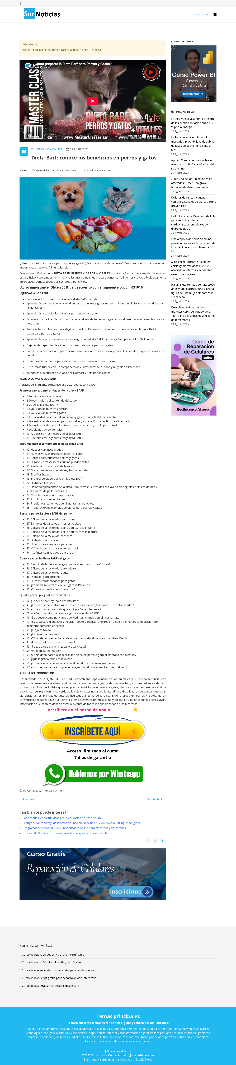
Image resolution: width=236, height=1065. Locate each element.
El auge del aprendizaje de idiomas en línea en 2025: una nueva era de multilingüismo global (82, 823)
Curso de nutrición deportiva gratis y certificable (53, 954)
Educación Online (49, 149)
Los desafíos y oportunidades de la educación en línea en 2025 (63, 818)
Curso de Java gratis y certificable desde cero (50, 986)
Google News (143, 1059)
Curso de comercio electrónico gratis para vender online (58, 970)
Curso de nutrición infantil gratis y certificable (51, 962)
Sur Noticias (200, 14)
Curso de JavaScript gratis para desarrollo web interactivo (59, 978)
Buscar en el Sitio (118, 1051)
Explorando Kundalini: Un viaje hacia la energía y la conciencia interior (67, 833)
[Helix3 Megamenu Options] (215, 14)
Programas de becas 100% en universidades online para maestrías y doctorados (74, 828)
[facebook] (20, 3)
